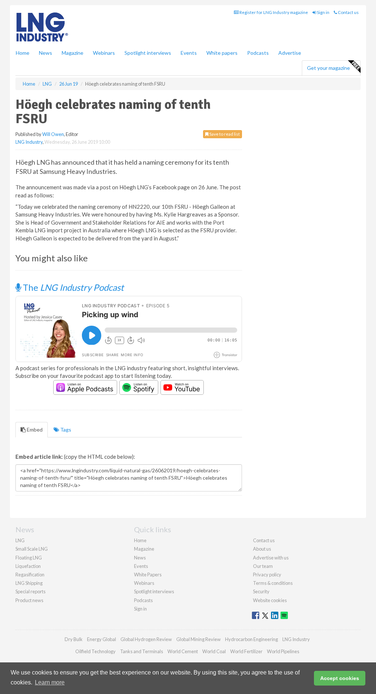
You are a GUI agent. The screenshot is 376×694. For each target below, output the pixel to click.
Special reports (30, 591)
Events (189, 53)
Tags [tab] (65, 429)
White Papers (148, 574)
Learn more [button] (50, 682)
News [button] (45, 53)
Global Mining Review (198, 639)
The (72, 287)
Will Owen (53, 134)
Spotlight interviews (147, 53)
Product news (29, 600)
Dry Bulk (74, 639)
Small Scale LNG (31, 549)
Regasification (29, 574)
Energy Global (101, 639)
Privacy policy (267, 574)
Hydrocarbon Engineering (251, 639)
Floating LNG (28, 558)
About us (262, 549)
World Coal (214, 651)
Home (22, 53)
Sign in (322, 12)
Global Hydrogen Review (146, 639)
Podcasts (258, 53)
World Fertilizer (246, 651)
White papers (222, 53)
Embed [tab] (34, 429)
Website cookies (270, 600)
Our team (263, 566)
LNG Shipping (29, 583)
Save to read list (224, 134)
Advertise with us (271, 558)
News (140, 558)
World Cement (182, 651)
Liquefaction (28, 566)
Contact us (348, 12)
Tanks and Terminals (141, 651)
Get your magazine (328, 68)
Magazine (72, 53)
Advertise (289, 53)
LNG (20, 540)
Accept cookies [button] (339, 678)
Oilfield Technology (95, 651)
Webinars (104, 53)
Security (261, 591)
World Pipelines (283, 651)
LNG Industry (29, 142)
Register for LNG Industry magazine (273, 12)
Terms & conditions (273, 583)
